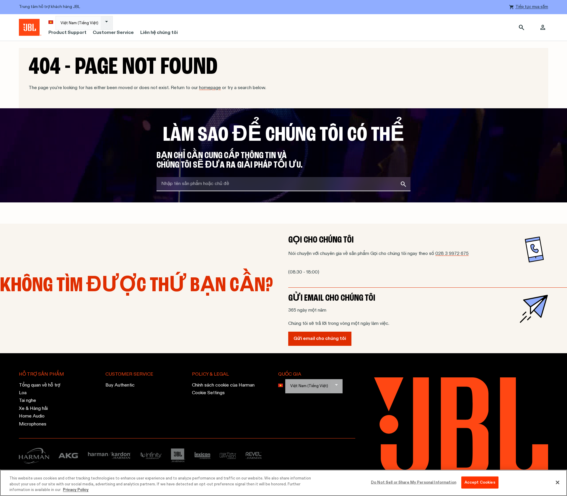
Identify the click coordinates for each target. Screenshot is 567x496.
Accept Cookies (480, 482)
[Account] (542, 27)
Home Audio (32, 416)
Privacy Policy (76, 490)
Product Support (67, 32)
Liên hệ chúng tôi (159, 32)
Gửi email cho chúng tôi (320, 338)
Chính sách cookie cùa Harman (223, 385)
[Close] (557, 482)
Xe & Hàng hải (33, 408)
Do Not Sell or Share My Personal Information (413, 482)
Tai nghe (27, 400)
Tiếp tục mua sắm (531, 7)
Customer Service (113, 32)
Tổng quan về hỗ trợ (39, 385)
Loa (23, 393)
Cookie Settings (208, 393)
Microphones (32, 424)
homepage (210, 88)
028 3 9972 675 (452, 253)
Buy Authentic (120, 385)
